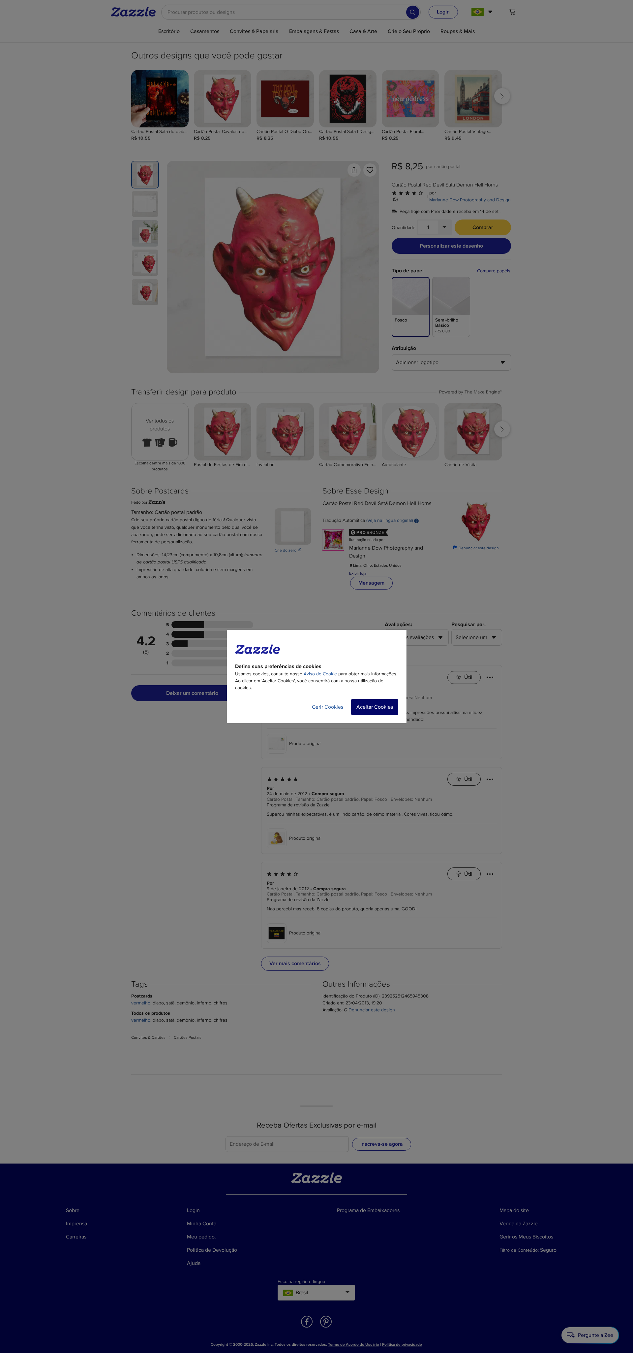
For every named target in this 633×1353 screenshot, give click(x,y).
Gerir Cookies (327, 707)
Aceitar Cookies (374, 707)
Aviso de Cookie (320, 674)
